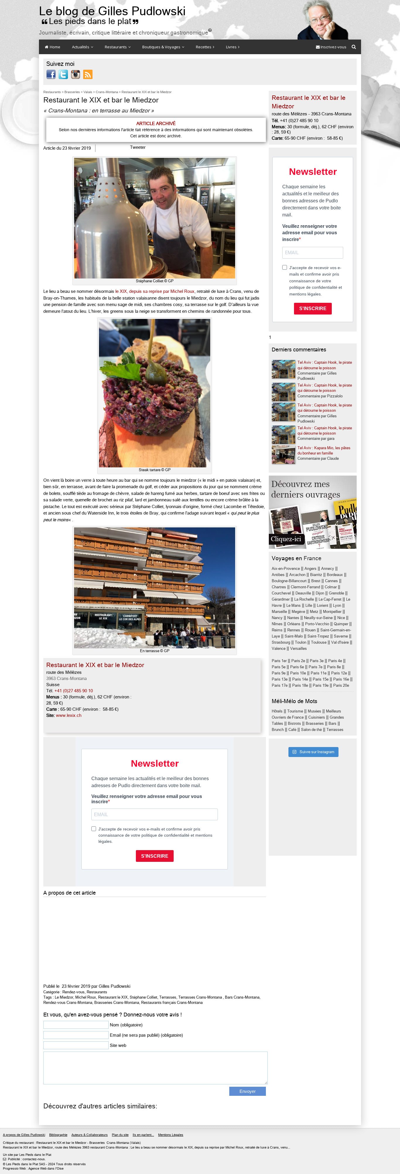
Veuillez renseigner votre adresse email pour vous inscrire (309, 233)
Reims (277, 630)
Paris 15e (321, 679)
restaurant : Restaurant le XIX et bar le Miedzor (52, 1143)
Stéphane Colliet (143, 997)
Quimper (341, 624)
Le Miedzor (64, 997)
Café (292, 729)
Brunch (278, 729)
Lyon (337, 605)
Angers (311, 568)
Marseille (279, 611)
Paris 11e (319, 673)
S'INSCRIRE (313, 308)
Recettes (204, 46)
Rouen (310, 630)
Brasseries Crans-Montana (116, 1002)
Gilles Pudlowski (114, 986)
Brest (315, 581)
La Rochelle (304, 599)
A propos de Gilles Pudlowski (24, 1135)
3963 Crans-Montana (66, 678)
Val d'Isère (340, 642)
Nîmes (277, 624)
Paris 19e (321, 685)
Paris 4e (335, 661)
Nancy (277, 618)
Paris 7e (315, 667)
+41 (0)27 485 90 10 (73, 690)
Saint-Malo (294, 636)
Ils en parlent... (143, 1135)
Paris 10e (298, 673)
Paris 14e (300, 679)
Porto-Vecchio (317, 624)
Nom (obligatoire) (126, 1025)
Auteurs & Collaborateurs (89, 1135)
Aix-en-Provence (286, 568)
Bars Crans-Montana (242, 997)
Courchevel (281, 593)
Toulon (300, 642)
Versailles (298, 648)
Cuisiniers (316, 717)
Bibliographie (58, 1135)
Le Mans (293, 605)
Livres (231, 46)
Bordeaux (335, 575)
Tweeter (138, 147)
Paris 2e (298, 661)
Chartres (279, 587)
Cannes (331, 581)
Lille (308, 605)
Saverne (341, 636)
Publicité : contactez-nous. (24, 1159)
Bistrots (294, 723)
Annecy (327, 568)
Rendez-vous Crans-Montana (67, 1002)
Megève (298, 611)
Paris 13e (280, 679)
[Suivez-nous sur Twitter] (63, 74)
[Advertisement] (154, 939)
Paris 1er (279, 661)
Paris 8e (334, 667)
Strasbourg (281, 642)
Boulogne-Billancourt (289, 581)
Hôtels (277, 711)
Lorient (322, 605)
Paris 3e (317, 661)
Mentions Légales (170, 1135)
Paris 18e (300, 685)
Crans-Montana (118, 1143)
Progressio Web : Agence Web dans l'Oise (33, 1168)
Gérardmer (281, 599)
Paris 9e (279, 673)
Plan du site (120, 1135)
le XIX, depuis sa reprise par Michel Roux (154, 291)
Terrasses (167, 997)
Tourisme (295, 711)
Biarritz (316, 575)
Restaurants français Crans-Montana (172, 1002)
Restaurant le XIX (113, 997)
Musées (314, 711)
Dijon (320, 593)
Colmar (331, 587)
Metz (314, 611)
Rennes (293, 630)
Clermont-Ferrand (305, 587)
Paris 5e (279, 667)
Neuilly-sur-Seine (318, 618)
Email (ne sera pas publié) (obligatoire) (146, 1035)
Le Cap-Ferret (330, 599)
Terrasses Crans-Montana (200, 997)
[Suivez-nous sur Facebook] (51, 74)
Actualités (81, 46)
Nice (341, 618)
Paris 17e (280, 685)
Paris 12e (339, 673)
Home (54, 46)
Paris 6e (297, 667)
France (313, 558)
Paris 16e (341, 679)
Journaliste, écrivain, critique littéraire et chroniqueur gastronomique (125, 33)
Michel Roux (85, 997)
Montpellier (332, 611)
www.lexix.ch (68, 715)
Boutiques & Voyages (161, 46)
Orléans (293, 624)
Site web (118, 1045)
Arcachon (297, 575)
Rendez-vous (73, 992)
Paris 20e (341, 685)
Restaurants (116, 46)
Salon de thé (311, 729)
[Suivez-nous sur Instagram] (75, 74)
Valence (279, 648)
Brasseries (315, 723)
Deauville (303, 593)
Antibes (278, 575)
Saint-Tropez (318, 636)
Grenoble (336, 593)
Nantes (293, 618)
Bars (332, 723)
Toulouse (319, 642)
